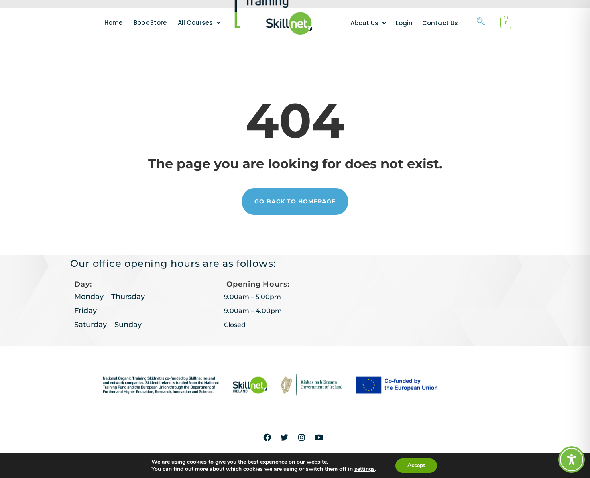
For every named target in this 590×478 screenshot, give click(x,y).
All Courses (195, 22)
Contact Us (440, 23)
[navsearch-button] (481, 22)
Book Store (150, 22)
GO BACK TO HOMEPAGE (295, 201)
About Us (364, 23)
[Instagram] (301, 437)
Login (404, 23)
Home (113, 22)
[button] (199, 22)
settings (364, 469)
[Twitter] (284, 437)
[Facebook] (267, 437)
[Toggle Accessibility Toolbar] (571, 459)
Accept (416, 465)
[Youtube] (319, 437)
